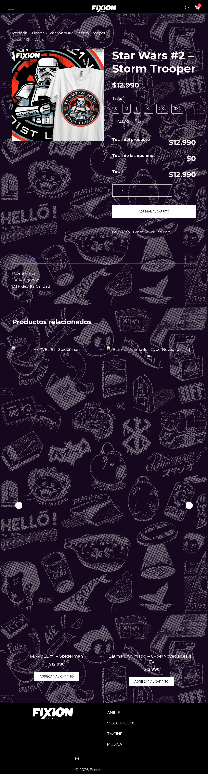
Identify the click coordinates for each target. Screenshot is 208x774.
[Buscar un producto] (187, 7)
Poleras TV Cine (144, 232)
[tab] (29, 258)
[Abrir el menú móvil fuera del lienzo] (11, 7)
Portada (19, 33)
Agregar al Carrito (154, 211)
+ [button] (162, 190)
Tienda (38, 33)
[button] (189, 505)
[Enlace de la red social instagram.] (77, 758)
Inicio (17, 39)
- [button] (122, 190)
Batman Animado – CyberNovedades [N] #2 (151, 659)
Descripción (29, 258)
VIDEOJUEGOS (121, 723)
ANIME (113, 712)
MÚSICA (114, 744)
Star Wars (35, 39)
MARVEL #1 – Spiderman (56, 656)
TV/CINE (114, 733)
